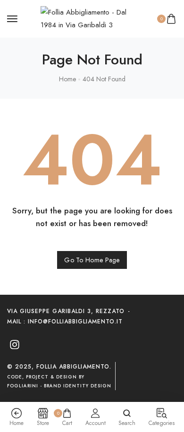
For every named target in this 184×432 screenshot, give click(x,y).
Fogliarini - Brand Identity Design (59, 386)
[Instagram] (14, 344)
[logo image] (88, 18)
